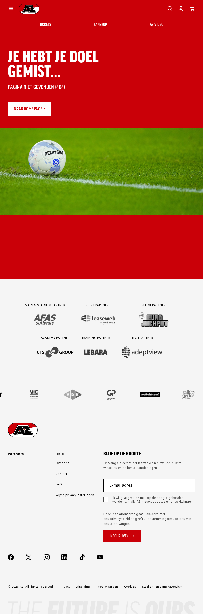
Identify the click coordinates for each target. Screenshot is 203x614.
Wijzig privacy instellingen (75, 495)
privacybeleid (120, 519)
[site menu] (11, 9)
